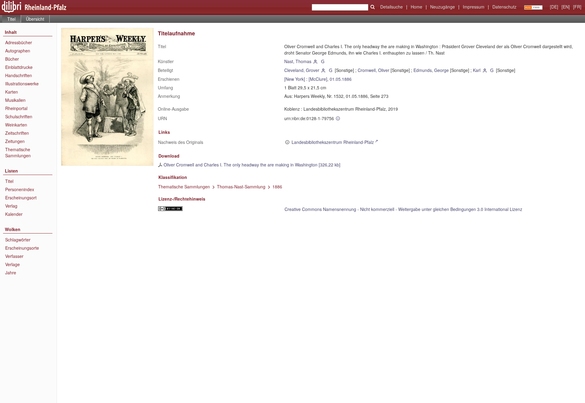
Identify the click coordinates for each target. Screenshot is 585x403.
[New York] (294, 79)
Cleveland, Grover (301, 70)
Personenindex (19, 189)
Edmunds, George (431, 70)
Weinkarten (16, 125)
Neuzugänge (442, 7)
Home (416, 7)
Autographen (17, 51)
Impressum (473, 7)
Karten (11, 92)
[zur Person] (316, 61)
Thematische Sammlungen (18, 152)
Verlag (11, 206)
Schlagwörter (17, 240)
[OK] (372, 7)
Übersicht (35, 19)
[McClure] (318, 79)
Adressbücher (18, 42)
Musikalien (15, 100)
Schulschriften (18, 116)
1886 (277, 187)
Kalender (14, 214)
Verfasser (14, 256)
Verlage (12, 264)
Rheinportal (16, 108)
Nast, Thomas (297, 61)
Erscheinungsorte (22, 248)
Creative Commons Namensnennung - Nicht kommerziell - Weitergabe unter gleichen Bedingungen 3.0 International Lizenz (403, 209)
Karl (476, 70)
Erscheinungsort (21, 197)
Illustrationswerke (22, 83)
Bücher (12, 59)
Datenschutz (504, 7)
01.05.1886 (341, 79)
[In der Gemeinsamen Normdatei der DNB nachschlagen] (323, 61)
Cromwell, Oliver (373, 70)
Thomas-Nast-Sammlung (241, 187)
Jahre (10, 272)
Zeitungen (15, 141)
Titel (9, 181)
